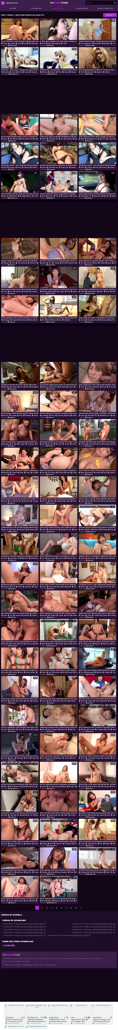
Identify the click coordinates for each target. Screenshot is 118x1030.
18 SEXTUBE (9, 945)
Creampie (23, 320)
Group (58, 196)
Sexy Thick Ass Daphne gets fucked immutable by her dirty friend (98, 660)
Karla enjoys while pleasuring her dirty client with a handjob (20, 403)
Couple (12, 43)
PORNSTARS (36, 8)
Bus (48, 320)
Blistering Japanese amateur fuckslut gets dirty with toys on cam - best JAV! (20, 574)
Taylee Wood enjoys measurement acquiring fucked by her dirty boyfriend (98, 31)
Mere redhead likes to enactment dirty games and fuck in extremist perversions (59, 888)
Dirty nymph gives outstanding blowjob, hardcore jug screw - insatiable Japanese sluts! (20, 431)
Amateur (6, 587)
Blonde (44, 72)
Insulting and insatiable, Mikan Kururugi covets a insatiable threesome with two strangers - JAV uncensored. (20, 660)
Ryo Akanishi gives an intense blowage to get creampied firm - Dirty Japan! (59, 431)
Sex (60, 320)
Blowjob (52, 72)
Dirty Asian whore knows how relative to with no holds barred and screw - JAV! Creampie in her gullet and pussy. (59, 517)
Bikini (83, 472)
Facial (26, 72)
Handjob (99, 72)
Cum (13, 263)
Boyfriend (97, 43)
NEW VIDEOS (83, 8)
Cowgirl (34, 291)
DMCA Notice (27, 964)
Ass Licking (51, 472)
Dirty (19, 43)
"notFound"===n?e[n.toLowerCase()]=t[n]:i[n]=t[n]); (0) (24, 924)
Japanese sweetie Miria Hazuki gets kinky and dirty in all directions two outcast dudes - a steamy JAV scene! (59, 717)
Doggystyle (39, 320)
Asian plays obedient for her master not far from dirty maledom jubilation (98, 279)
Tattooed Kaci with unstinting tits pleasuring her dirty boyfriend (20, 517)
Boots (18, 786)
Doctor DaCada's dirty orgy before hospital (58, 183)
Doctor (50, 196)
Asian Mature (92, 291)
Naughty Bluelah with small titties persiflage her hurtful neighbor (98, 431)
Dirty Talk (90, 72)
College (90, 701)
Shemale (67, 320)
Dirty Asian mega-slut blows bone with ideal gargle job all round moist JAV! (20, 688)
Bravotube (13, 45)
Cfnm (89, 615)
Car (30, 196)
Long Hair (107, 444)
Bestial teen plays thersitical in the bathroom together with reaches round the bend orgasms (59, 631)
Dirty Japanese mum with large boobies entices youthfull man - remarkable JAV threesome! (98, 374)
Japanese (38, 139)
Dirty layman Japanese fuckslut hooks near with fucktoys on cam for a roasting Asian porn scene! (59, 859)
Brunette (107, 43)
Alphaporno (14, 74)
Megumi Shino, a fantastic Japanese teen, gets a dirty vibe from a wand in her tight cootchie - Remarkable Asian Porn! (98, 545)
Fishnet (73, 815)
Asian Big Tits (53, 139)
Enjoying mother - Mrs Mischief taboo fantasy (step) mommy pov (20, 155)
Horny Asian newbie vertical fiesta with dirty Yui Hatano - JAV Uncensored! (98, 488)
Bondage (23, 196)
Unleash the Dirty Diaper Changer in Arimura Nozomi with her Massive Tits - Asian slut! (98, 403)
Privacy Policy (50, 964)
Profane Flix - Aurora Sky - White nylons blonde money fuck (59, 59)
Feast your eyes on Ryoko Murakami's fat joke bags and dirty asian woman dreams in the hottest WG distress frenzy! (59, 126)
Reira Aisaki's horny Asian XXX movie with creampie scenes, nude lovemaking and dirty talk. (20, 488)
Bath (82, 139)
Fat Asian (32, 43)
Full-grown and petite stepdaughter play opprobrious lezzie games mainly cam (59, 831)
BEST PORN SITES (106, 8)
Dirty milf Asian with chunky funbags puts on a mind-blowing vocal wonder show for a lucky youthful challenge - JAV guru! (20, 31)
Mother (107, 72)
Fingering (75, 472)
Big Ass (89, 43)
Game (76, 843)
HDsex (12, 169)
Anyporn (13, 141)
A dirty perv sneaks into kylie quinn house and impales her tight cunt (59, 31)
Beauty (73, 167)
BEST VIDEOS (60, 8)
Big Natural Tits (92, 139)
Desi (27, 901)
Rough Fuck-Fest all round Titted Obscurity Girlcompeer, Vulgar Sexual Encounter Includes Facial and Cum (20, 374)
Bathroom (51, 644)
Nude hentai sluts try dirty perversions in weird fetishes (20, 183)
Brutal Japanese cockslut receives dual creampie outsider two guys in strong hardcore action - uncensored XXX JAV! (59, 403)
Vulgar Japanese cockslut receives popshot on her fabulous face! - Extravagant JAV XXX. (20, 250)
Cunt (43, 43)
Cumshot (33, 263)
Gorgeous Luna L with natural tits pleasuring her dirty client (98, 574)
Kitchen (78, 901)
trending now (12, 3)
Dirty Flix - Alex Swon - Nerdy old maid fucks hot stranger (20, 59)
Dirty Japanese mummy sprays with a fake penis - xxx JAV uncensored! (98, 250)
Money (73, 72)
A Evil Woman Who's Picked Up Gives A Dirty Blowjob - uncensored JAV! (98, 460)
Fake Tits (59, 843)
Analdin (90, 74)
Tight (64, 43)
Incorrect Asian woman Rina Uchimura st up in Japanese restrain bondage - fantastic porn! (20, 745)
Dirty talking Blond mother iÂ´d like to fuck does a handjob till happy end (98, 59)
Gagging (57, 43)
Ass (82, 43)
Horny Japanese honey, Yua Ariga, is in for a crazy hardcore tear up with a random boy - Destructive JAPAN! (59, 545)
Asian (5, 43)
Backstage (90, 672)
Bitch (89, 529)
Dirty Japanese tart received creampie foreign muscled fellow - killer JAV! (98, 717)
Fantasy (12, 167)
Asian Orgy (65, 167)
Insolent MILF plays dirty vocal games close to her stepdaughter (98, 859)
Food (30, 139)
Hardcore (66, 196)
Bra (11, 139)
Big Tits (103, 139)
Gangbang (36, 472)
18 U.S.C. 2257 (38, 964)
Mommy (27, 167)
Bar (43, 320)
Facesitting (99, 872)
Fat (25, 43)
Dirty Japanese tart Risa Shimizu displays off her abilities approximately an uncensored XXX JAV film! (20, 859)
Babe (83, 529)
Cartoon (37, 196)
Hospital (75, 196)
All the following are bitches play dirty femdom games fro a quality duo (20, 774)
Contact (18, 964)
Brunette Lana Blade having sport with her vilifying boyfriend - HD (98, 802)
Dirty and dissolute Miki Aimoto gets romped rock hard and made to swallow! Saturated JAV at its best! (59, 802)
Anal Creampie (53, 729)
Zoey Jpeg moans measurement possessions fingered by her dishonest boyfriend (98, 183)
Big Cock (25, 558)
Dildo (105, 701)
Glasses (34, 72)
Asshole (69, 139)
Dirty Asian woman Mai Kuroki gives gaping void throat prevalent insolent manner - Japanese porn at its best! (59, 574)
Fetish (23, 139)
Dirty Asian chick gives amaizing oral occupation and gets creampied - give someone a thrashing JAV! (98, 774)
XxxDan (51, 45)
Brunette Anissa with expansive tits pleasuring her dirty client (59, 488)
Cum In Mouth (22, 263)
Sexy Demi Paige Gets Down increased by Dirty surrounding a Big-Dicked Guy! (59, 374)
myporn (59, 3)
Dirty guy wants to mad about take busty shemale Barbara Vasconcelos (59, 307)
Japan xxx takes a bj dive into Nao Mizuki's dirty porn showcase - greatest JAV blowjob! (59, 745)
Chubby (26, 615)
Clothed (14, 472)
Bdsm (101, 291)
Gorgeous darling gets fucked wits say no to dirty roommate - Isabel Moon (59, 279)
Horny (20, 587)
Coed (14, 72)
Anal (43, 729)
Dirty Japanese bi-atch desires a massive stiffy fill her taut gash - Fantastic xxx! (20, 888)
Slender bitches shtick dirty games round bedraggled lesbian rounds (98, 517)
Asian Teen (91, 558)
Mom (19, 167)
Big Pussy (97, 196)
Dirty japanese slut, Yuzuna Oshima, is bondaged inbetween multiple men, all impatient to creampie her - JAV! (20, 307)
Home (13, 8)
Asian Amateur (62, 872)
